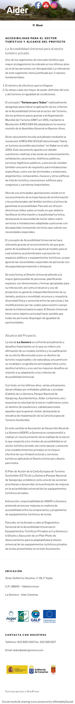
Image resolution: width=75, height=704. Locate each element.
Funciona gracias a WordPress (22, 691)
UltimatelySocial (63, 701)
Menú (39, 25)
